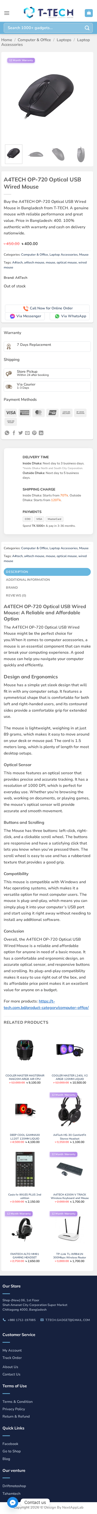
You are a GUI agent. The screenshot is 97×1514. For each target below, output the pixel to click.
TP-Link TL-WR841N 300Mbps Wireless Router (69, 1255)
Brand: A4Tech (15, 277)
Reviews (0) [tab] (16, 595)
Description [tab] (17, 572)
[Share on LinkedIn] (41, 433)
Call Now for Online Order (51, 308)
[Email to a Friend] (27, 433)
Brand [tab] (12, 587)
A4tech (17, 262)
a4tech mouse (34, 262)
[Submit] (87, 28)
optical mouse (67, 262)
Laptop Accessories (63, 254)
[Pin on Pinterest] (34, 433)
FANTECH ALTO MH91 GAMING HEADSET (24, 1255)
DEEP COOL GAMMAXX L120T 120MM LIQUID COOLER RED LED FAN (25, 1138)
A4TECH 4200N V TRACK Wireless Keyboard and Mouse (70, 1196)
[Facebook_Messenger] (12, 1502)
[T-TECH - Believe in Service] (48, 13)
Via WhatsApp (73, 316)
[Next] (82, 97)
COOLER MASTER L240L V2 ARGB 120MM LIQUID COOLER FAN (70, 1079)
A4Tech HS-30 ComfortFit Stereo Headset (69, 1136)
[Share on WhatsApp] (7, 433)
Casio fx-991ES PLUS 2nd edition (24, 1196)
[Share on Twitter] (20, 433)
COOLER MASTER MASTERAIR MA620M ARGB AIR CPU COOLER (24, 1079)
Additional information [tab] (28, 580)
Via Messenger (28, 316)
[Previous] (11, 97)
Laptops (64, 40)
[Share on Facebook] (14, 433)
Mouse (84, 254)
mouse (50, 262)
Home (6, 40)
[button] (7, 13)
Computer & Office (34, 40)
